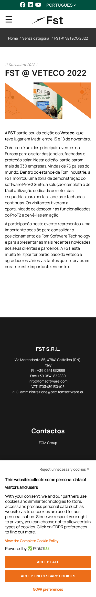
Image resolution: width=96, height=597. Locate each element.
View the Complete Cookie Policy (31, 540)
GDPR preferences (48, 589)
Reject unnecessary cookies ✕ (65, 469)
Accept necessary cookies (48, 576)
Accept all (48, 562)
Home (13, 38)
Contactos (48, 430)
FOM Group (48, 442)
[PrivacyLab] (38, 548)
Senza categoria (35, 38)
